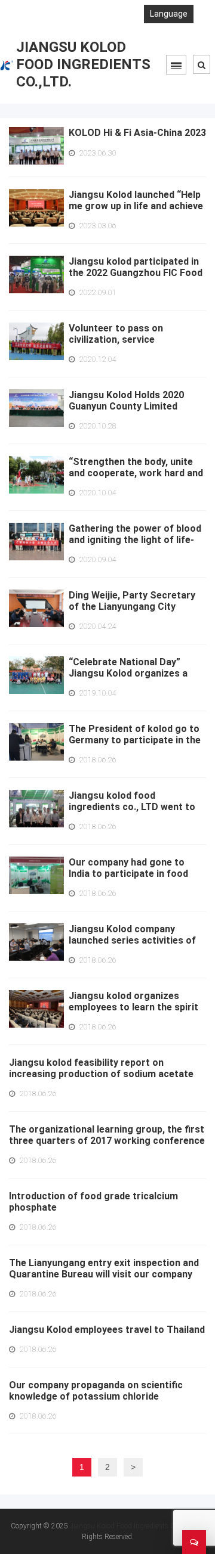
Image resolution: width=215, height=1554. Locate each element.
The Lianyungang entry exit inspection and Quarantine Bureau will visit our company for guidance (104, 1274)
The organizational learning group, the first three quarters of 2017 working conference (107, 1135)
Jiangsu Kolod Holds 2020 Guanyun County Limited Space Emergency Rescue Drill (137, 406)
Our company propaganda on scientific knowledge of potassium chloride (96, 1390)
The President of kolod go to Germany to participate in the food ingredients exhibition (135, 740)
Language (169, 13)
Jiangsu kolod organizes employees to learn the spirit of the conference (133, 1007)
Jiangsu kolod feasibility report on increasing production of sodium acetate (101, 1068)
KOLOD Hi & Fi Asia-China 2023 (137, 132)
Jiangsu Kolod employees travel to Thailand (107, 1329)
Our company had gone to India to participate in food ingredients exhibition (128, 874)
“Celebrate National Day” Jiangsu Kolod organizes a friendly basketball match (128, 673)
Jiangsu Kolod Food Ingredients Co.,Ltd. (132, 1526)
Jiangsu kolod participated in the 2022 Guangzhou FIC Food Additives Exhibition (135, 273)
